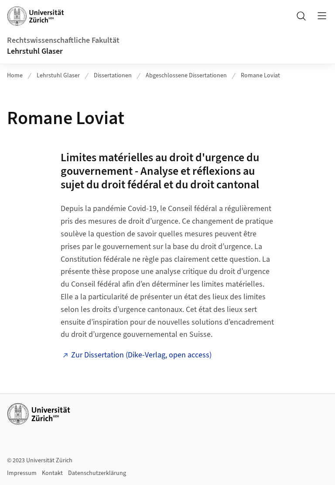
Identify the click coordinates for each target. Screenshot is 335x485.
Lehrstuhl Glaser (35, 51)
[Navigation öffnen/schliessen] (321, 15)
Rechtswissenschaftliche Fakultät (63, 40)
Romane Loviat (260, 75)
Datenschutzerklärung (97, 473)
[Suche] (301, 15)
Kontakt (52, 473)
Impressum (22, 473)
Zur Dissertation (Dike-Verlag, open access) (141, 355)
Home (15, 75)
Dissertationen (113, 75)
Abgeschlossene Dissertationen (186, 75)
